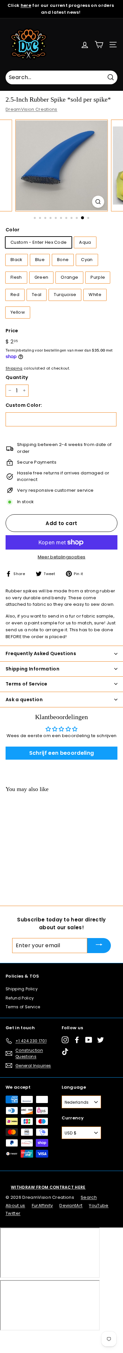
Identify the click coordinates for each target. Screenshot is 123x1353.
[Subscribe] (99, 945)
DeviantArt (70, 1205)
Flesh (16, 277)
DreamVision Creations (31, 109)
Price (12, 330)
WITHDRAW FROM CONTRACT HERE (48, 1187)
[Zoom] (98, 202)
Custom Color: (24, 405)
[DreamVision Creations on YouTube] (88, 1039)
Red (14, 294)
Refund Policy (20, 998)
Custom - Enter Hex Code (38, 242)
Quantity (17, 377)
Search (89, 1197)
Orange (69, 277)
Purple (98, 277)
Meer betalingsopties (62, 557)
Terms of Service (23, 1007)
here (26, 5)
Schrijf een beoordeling (61, 753)
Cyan (86, 259)
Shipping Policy (22, 989)
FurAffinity (42, 1205)
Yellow (17, 312)
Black (16, 259)
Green (41, 277)
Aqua (85, 242)
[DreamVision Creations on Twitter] (100, 1039)
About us (15, 1205)
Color (13, 229)
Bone (63, 259)
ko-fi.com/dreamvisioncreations (32, 1339)
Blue (40, 259)
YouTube (98, 1205)
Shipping (14, 368)
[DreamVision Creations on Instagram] (65, 1039)
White (95, 294)
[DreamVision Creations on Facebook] (76, 1039)
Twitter (13, 1213)
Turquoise (65, 294)
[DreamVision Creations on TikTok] (65, 1051)
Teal (36, 294)
